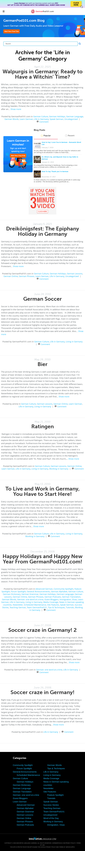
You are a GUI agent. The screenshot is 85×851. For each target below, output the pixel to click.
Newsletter (18, 604)
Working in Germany (58, 468)
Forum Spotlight (18, 591)
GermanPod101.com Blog (24, 20)
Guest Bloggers (51, 599)
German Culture (40, 116)
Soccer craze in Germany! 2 (42, 630)
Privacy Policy (70, 843)
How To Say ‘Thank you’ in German (55, 171)
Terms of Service (65, 847)
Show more (16, 109)
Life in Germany (41, 119)
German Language (74, 116)
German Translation (71, 596)
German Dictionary (11, 594)
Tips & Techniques (56, 607)
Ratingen (42, 426)
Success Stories (51, 805)
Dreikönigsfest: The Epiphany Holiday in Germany (42, 231)
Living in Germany (74, 341)
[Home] (42, 13)
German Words (12, 119)
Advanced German (44, 588)
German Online (11, 276)
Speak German (56, 119)
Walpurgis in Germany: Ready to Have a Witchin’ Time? (43, 74)
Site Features (53, 604)
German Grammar (30, 594)
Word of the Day (51, 818)
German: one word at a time (30, 599)
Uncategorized (71, 119)
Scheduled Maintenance (35, 604)
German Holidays (57, 116)
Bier (42, 364)
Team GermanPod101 (37, 607)
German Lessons (74, 273)
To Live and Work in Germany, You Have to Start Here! (42, 491)
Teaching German (18, 607)
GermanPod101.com (58, 843)
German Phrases (26, 276)
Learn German (26, 119)
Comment (43, 121)
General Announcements (38, 591)
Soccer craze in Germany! (42, 692)
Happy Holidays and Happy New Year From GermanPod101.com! (42, 559)
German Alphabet (59, 591)
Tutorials (70, 607)
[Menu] (3, 11)
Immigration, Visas (68, 599)
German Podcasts (52, 596)
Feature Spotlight (55, 795)
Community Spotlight (63, 588)
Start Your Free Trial (11, 31)
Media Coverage (50, 602)
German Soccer (42, 299)
